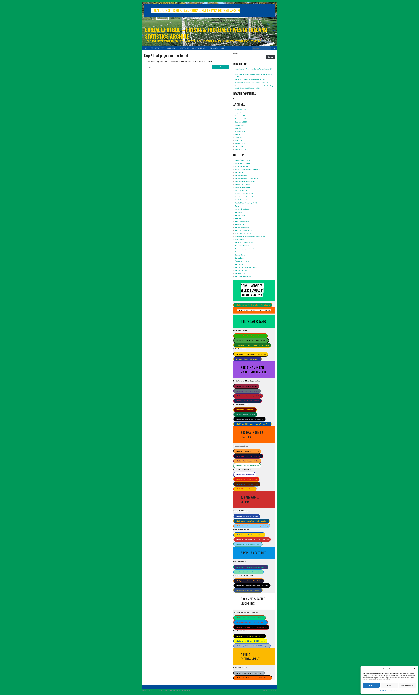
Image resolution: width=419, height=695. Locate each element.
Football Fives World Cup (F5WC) (246, 203)
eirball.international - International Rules (249, 535)
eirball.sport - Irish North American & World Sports (253, 305)
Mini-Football (239, 240)
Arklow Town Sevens (242, 160)
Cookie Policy (384, 690)
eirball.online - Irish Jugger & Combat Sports (250, 622)
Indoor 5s (238, 212)
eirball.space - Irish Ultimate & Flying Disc (249, 419)
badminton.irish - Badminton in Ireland (248, 572)
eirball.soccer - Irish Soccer (245, 474)
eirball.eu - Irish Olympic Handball (247, 516)
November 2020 (240, 119)
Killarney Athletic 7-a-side (244, 230)
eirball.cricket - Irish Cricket (245, 489)
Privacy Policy (393, 690)
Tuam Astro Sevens (242, 261)
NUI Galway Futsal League (244, 243)
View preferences (407, 685)
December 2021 (240, 110)
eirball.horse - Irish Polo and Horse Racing (250, 636)
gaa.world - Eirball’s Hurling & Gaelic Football (250, 336)
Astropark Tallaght (241, 166)
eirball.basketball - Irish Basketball (247, 391)
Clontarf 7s (239, 172)
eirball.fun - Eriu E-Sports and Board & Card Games (253, 678)
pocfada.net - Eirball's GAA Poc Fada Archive (251, 354)
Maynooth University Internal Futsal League (250, 236)
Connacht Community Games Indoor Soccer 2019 (252, 83)
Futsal (237, 206)
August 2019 (239, 134)
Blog (151, 48)
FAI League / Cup (241, 191)
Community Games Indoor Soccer (246, 178)
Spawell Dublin (240, 255)
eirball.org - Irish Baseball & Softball (247, 401)
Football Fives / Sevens (243, 200)
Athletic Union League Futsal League (247, 169)
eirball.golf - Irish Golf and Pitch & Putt (249, 581)
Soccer (237, 252)
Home (145, 48)
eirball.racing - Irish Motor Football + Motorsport (252, 646)
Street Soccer (240, 258)
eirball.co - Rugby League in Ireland (247, 461)
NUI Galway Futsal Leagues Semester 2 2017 (250, 80)
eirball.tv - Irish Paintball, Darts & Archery (250, 618)
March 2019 (239, 140)
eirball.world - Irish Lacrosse (245, 410)
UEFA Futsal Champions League (246, 267)
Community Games (241, 175)
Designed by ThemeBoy (270, 690)
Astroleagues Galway (242, 163)
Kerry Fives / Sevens (242, 227)
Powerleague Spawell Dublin (245, 249)
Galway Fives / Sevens (242, 209)
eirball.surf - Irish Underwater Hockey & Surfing (252, 526)
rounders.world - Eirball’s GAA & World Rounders (252, 345)
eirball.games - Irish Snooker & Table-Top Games (252, 585)
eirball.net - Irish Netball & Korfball (247, 451)
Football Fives (171, 48)
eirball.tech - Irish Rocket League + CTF (249, 673)
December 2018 (240, 149)
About (222, 48)
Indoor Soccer (240, 215)
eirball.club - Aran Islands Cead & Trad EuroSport (252, 539)
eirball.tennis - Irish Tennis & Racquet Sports (251, 567)
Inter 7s (238, 218)
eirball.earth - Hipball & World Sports (248, 544)
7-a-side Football (184, 48)
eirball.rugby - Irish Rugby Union (246, 479)
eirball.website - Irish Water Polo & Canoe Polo (251, 521)
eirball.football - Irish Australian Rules (248, 456)
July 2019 (238, 137)
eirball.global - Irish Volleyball (245, 414)
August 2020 (239, 125)
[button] (415, 669)
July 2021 (238, 113)
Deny (389, 685)
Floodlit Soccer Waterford (244, 194)
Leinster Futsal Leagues (243, 233)
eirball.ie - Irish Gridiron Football (246, 386)
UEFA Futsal (239, 264)
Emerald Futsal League (243, 188)
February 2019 (240, 143)
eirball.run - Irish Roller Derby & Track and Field (251, 627)
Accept (371, 685)
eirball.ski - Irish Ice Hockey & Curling (248, 396)
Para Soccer (214, 48)
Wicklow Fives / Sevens (243, 276)
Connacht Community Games (245, 181)
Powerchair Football (242, 246)
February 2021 (240, 116)
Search (235, 53)
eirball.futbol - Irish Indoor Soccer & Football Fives (252, 424)
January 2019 (239, 146)
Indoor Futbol (160, 48)
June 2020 (238, 128)
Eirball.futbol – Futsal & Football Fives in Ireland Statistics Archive (206, 33)
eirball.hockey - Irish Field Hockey (247, 484)
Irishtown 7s (239, 224)
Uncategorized (240, 273)
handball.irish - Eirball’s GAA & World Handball (251, 340)
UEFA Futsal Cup (241, 270)
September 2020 (241, 122)
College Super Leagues (199, 48)
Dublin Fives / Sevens (242, 184)
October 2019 (240, 131)
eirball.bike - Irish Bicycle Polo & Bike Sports (250, 641)
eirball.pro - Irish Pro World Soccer (247, 466)
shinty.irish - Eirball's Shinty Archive (247, 359)
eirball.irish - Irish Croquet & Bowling (248, 590)
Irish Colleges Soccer (242, 221)
